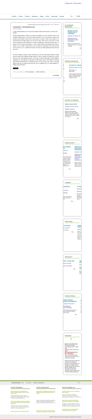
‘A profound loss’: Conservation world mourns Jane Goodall (70, 410)
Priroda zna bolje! (74, 67)
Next (69, 52)
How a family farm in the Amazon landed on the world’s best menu (70, 401)
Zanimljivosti (73, 151)
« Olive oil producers (29, 71)
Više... (78, 48)
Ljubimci (72, 188)
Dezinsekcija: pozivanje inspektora (72, 300)
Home (22, 382)
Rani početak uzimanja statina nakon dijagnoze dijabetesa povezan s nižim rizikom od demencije (45, 412)
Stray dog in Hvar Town (71, 226)
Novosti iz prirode (74, 106)
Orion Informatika (77, 416)
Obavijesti (72, 264)
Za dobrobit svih (74, 35)
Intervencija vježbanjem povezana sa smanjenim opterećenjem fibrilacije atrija (45, 392)
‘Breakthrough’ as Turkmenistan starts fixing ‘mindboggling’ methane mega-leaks (20, 392)
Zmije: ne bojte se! (71, 104)
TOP (79, 382)
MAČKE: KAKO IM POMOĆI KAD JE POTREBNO (70, 32)
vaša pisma (28, 382)
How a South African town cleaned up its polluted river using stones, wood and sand (20, 402)
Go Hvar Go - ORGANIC (72, 65)
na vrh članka (56, 75)
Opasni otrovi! (73, 303)
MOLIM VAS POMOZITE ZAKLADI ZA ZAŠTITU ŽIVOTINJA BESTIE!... (71, 148)
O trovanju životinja (72, 186)
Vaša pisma (19, 28)
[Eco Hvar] (20, 5)
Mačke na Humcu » (40, 71)
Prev (66, 52)
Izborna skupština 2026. (71, 261)
